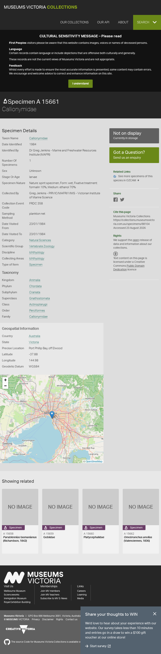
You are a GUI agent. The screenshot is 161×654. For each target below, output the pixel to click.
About (123, 22)
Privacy (36, 619)
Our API (103, 22)
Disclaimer (48, 619)
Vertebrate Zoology (41, 246)
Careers (81, 591)
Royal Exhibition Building (17, 602)
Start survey (98, 646)
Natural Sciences (40, 240)
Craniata (34, 292)
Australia (34, 336)
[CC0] (115, 254)
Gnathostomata (39, 298)
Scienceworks (11, 595)
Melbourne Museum (14, 591)
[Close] (154, 614)
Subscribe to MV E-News (53, 598)
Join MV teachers (49, 595)
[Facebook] (115, 200)
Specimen (35, 264)
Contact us (71, 619)
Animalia (34, 280)
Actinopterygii (38, 304)
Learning (82, 595)
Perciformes (37, 310)
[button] (147, 22)
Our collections (74, 22)
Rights (59, 619)
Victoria (34, 342)
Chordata (35, 286)
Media (80, 598)
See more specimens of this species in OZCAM (133, 178)
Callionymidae (38, 138)
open (136, 240)
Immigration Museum (15, 598)
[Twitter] (122, 200)
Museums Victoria (40, 7)
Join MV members (50, 591)
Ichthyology (36, 252)
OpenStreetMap (94, 461)
